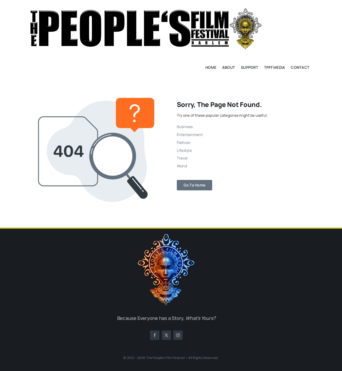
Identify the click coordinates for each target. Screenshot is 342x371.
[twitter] (166, 335)
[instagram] (178, 335)
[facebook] (154, 335)
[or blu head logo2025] (166, 235)
